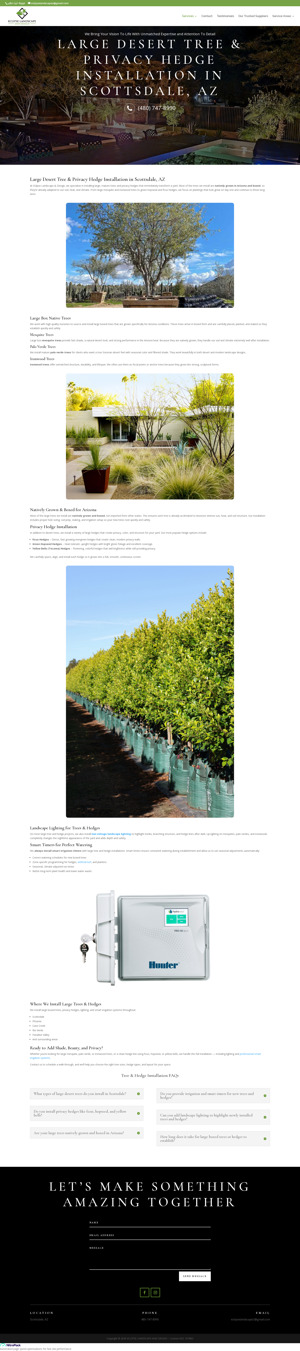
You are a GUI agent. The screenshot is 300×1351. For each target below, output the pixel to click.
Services (188, 16)
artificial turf (84, 862)
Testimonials (225, 16)
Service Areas (281, 16)
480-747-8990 (150, 1319)
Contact (206, 16)
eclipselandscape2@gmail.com (250, 1319)
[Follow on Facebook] (144, 1292)
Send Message (195, 1276)
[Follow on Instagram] (155, 1292)
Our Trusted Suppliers (253, 16)
